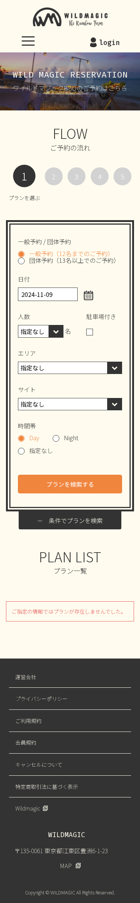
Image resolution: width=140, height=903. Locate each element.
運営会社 (25, 677)
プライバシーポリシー (41, 698)
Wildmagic (27, 808)
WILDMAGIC (70, 16)
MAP (66, 865)
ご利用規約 (28, 720)
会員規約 (25, 742)
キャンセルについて (38, 764)
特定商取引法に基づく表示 (46, 786)
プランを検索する (70, 484)
